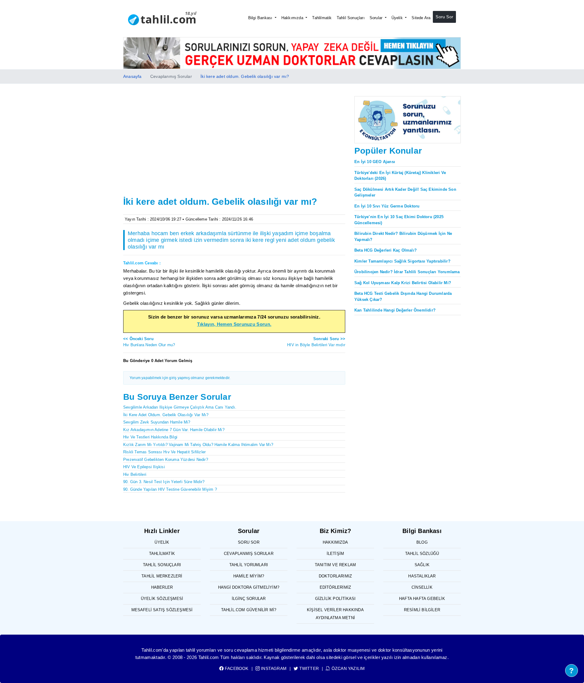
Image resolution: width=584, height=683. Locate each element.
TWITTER (308, 668)
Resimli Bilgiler (422, 610)
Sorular (377, 18)
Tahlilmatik (322, 18)
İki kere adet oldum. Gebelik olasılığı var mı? (244, 76)
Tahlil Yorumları (248, 565)
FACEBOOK (236, 668)
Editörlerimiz (335, 587)
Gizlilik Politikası (335, 598)
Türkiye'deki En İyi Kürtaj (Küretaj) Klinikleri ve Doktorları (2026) (400, 175)
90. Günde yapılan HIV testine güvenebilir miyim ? (170, 489)
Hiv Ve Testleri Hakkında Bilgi (150, 437)
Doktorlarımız (335, 576)
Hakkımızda (292, 18)
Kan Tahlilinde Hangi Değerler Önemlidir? (395, 310)
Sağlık (422, 565)
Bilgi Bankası (261, 18)
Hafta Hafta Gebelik (422, 598)
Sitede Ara (421, 18)
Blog (422, 542)
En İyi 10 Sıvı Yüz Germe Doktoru (386, 206)
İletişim (335, 553)
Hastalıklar (422, 576)
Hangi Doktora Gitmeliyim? (248, 587)
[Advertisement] (234, 148)
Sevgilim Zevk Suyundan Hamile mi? (156, 422)
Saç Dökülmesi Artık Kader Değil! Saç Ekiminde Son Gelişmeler (405, 192)
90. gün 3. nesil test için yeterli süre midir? (163, 481)
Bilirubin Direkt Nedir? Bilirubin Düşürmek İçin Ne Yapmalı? (403, 236)
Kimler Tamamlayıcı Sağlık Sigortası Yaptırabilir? (402, 261)
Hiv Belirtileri (134, 474)
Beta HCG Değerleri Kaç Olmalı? (385, 250)
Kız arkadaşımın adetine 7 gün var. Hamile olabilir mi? (173, 429)
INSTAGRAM (273, 668)
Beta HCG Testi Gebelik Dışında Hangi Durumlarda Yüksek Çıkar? (403, 296)
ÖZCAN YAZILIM (347, 668)
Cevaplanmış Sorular (248, 553)
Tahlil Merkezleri (161, 576)
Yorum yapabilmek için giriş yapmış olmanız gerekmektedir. (180, 378)
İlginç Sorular (249, 598)
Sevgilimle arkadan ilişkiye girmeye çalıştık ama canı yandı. (179, 407)
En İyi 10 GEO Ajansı (374, 161)
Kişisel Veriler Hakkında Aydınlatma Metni (335, 614)
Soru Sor (444, 16)
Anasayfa (132, 76)
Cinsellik (422, 587)
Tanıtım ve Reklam (335, 565)
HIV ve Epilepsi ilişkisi (144, 467)
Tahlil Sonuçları (351, 18)
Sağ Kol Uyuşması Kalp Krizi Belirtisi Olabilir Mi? (402, 283)
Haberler (162, 587)
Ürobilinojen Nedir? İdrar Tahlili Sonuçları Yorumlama (407, 272)
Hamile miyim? (248, 576)
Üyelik (397, 18)
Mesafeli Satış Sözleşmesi (162, 610)
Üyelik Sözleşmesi (162, 598)
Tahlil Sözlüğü (422, 553)
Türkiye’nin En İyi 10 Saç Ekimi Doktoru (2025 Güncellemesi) (398, 219)
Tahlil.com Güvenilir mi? (248, 610)
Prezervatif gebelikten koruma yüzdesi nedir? (165, 459)
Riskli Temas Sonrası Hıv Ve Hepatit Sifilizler (164, 452)
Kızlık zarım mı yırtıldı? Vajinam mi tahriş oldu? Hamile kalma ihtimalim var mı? (198, 444)
